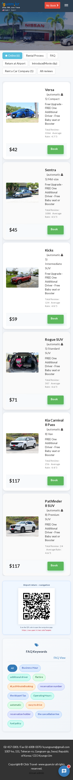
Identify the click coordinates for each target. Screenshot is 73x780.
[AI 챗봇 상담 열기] (64, 771)
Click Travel (30, 764)
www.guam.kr (47, 764)
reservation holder (20, 714)
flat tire (39, 676)
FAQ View (59, 657)
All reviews (46, 71)
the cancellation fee (48, 714)
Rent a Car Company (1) (19, 71)
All (12, 668)
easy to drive (35, 704)
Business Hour (30, 667)
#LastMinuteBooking (21, 686)
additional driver (19, 676)
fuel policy (15, 723)
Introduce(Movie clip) (44, 63)
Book (54, 148)
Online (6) (14, 55)
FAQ (52, 55)
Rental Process (35, 55)
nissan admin (36, 773)
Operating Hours (42, 695)
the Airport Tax (18, 695)
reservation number (51, 686)
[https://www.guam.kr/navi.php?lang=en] (36, 606)
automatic (15, 704)
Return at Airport (15, 63)
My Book (51, 5)
